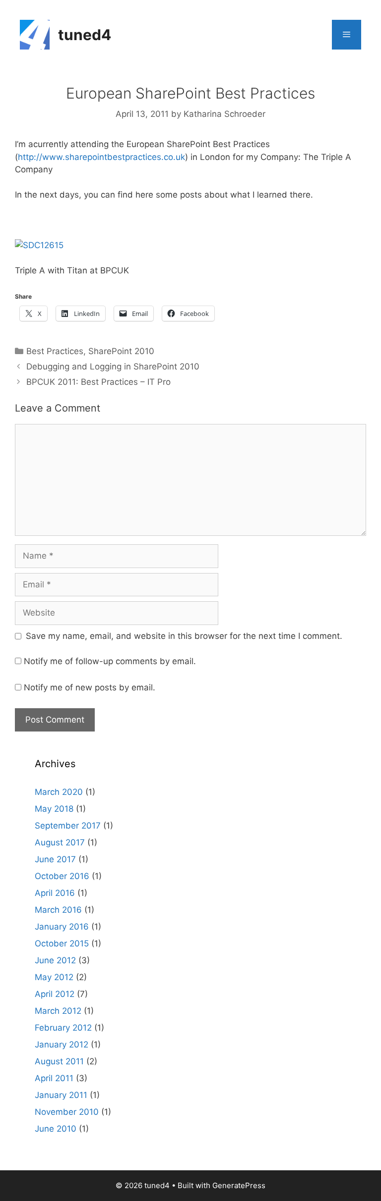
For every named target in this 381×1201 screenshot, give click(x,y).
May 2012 (54, 977)
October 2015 (62, 943)
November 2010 (67, 1112)
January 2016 (62, 927)
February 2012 (63, 1028)
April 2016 (55, 893)
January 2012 (61, 1044)
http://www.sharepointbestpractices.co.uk (101, 157)
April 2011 (54, 1078)
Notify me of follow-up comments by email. (110, 661)
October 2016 (62, 876)
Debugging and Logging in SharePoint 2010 (112, 366)
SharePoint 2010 (121, 351)
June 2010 (55, 1129)
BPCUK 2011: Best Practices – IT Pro (98, 382)
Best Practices (54, 351)
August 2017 (60, 842)
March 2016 (58, 910)
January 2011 (61, 1095)
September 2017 (68, 826)
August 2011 (59, 1061)
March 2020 (59, 792)
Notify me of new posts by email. (89, 687)
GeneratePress (238, 1185)
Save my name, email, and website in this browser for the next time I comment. (184, 636)
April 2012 (54, 994)
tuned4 (84, 35)
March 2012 (58, 1011)
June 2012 (55, 960)
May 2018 (54, 809)
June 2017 (55, 859)
